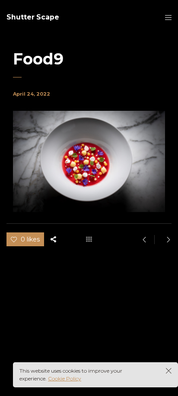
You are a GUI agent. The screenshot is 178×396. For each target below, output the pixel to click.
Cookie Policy (64, 378)
